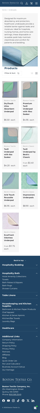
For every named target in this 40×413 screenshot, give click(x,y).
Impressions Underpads (29, 196)
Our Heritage (8, 370)
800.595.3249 (15, 394)
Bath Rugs (7, 285)
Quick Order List (9, 361)
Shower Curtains (9, 288)
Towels (5, 279)
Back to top (19, 260)
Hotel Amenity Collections (14, 276)
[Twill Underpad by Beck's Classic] (29, 135)
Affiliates (6, 355)
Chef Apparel (8, 312)
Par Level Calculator (11, 364)
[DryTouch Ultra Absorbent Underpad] (10, 89)
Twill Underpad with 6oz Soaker (9, 153)
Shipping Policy (9, 346)
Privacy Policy (8, 349)
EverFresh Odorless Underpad (9, 237)
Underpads (12, 10)
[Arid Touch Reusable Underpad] (10, 180)
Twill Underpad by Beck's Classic (29, 153)
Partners (6, 352)
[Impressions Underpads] (29, 180)
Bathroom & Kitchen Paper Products (19, 309)
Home (4, 10)
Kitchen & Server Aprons (13, 315)
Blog (4, 358)
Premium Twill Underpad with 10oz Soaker (28, 108)
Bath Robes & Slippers (12, 282)
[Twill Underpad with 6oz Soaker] (10, 135)
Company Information (12, 340)
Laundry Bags (8, 321)
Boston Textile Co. (13, 407)
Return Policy (8, 343)
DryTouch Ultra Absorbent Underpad (9, 107)
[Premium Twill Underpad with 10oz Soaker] (29, 89)
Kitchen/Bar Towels (11, 318)
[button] (31, 3)
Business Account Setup (13, 367)
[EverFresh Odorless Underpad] (10, 221)
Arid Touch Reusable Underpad (9, 197)
